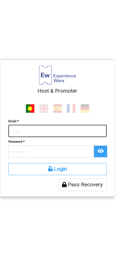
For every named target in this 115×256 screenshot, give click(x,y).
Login (59, 169)
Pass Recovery (84, 184)
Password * (16, 142)
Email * (13, 121)
